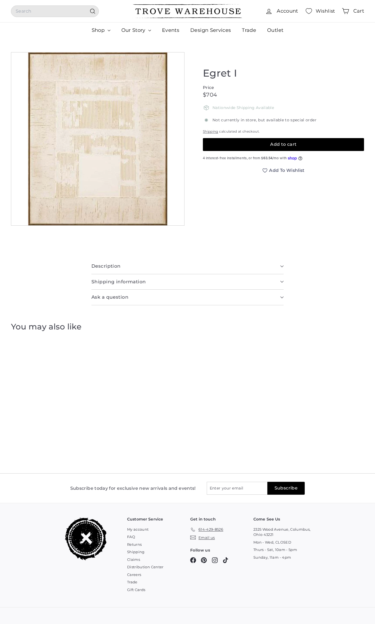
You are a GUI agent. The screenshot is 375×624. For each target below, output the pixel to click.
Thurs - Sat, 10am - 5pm (275, 549)
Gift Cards (136, 589)
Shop (99, 30)
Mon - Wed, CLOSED (272, 542)
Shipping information (118, 281)
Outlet (275, 30)
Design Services (210, 30)
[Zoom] (97, 138)
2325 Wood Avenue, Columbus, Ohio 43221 (281, 532)
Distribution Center (145, 567)
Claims (133, 559)
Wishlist (325, 11)
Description (106, 266)
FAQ (131, 537)
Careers (134, 574)
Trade (249, 30)
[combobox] (55, 11)
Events (170, 30)
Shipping (210, 131)
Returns (134, 544)
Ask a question (109, 297)
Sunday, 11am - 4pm (272, 557)
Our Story (134, 30)
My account (138, 529)
